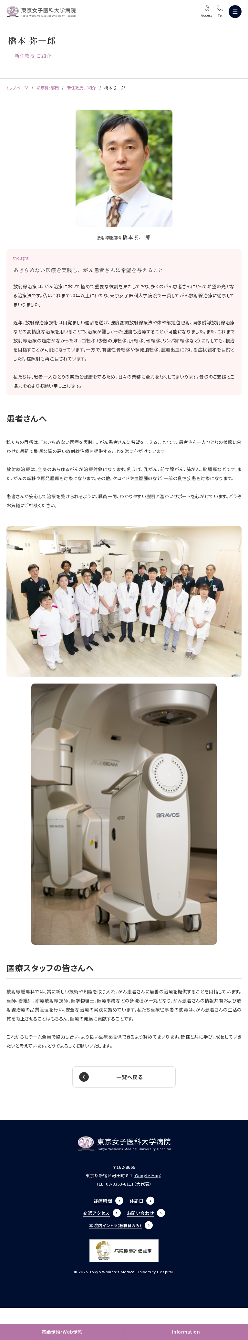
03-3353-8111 (120, 1184)
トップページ (17, 87)
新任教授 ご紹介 (81, 87)
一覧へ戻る (129, 1077)
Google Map (147, 1175)
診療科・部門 (47, 87)
